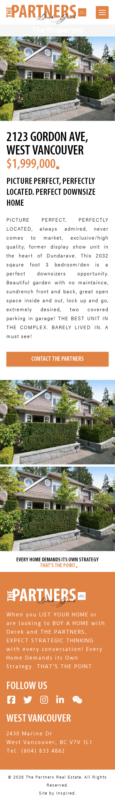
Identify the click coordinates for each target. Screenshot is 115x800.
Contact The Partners (57, 359)
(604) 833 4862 (43, 751)
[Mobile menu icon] (102, 12)
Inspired (65, 793)
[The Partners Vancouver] (46, 606)
